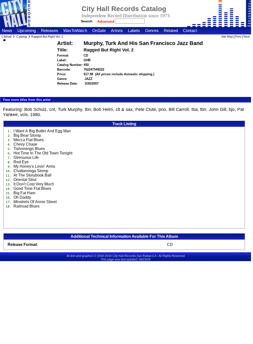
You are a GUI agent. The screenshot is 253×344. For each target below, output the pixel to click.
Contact (190, 30)
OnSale (99, 30)
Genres (152, 30)
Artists (117, 30)
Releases (49, 30)
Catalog (21, 36)
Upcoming (26, 30)
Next (246, 36)
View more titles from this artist (27, 100)
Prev (238, 36)
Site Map (227, 36)
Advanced (106, 21)
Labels (134, 30)
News (7, 30)
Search (86, 21)
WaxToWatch (75, 30)
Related (171, 30)
